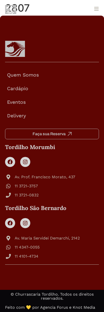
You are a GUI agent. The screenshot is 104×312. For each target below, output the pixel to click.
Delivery (16, 116)
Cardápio (17, 88)
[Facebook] (10, 162)
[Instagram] (25, 162)
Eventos (16, 102)
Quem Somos (23, 75)
